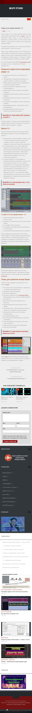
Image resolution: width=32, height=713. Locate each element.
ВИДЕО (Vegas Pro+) (7, 491)
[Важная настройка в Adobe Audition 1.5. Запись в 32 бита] (16, 629)
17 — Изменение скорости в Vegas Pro (12, 546)
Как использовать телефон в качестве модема (14, 564)
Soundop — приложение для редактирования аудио (14, 661)
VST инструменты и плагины (9, 487)
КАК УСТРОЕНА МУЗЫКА (8, 501)
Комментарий (6, 412)
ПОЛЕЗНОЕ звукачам (8, 505)
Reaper (7, 284)
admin (4, 31)
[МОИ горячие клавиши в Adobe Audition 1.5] (23, 391)
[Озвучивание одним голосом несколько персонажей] (16, 581)
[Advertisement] (16, 24)
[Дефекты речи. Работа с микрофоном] (8, 391)
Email (18, 423)
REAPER (4, 480)
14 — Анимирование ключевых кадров (12, 560)
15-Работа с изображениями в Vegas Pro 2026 (13, 553)
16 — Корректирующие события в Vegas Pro (13, 549)
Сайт (4, 428)
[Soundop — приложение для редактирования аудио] (16, 651)
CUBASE (5, 476)
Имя (4, 423)
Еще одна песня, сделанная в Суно (11, 567)
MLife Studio (16, 8)
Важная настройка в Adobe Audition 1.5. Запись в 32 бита (16, 542)
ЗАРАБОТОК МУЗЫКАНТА (9, 498)
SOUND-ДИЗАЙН (6, 483)
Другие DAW (5, 494)
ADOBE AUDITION (5, 19)
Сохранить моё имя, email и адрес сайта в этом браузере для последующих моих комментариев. (15, 437)
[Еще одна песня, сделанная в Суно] (16, 603)
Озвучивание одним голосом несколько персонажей (15, 556)
